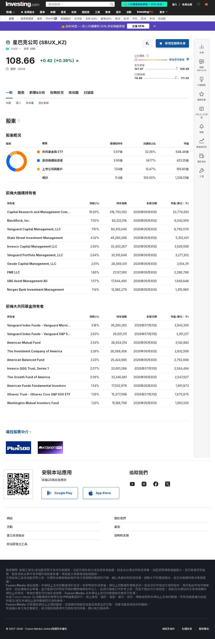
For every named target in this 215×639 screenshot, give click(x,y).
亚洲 (143, 18)
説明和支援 (121, 535)
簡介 (18, 103)
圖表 (21, 92)
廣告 (117, 527)
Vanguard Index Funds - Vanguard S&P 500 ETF (42, 334)
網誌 (10, 518)
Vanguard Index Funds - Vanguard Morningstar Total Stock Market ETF (60, 325)
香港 (39, 18)
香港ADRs (106, 18)
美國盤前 (66, 18)
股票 (11, 18)
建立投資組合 (15, 535)
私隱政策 (187, 628)
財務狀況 (57, 92)
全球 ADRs (91, 18)
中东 (134, 18)
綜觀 (8, 103)
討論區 (89, 92)
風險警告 (204, 628)
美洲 (117, 18)
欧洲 (126, 18)
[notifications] (198, 4)
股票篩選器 (27, 18)
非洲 (152, 18)
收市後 (78, 18)
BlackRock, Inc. (18, 220)
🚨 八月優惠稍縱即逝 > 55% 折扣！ (144, 4)
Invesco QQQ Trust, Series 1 (28, 368)
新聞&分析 (37, 92)
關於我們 (120, 518)
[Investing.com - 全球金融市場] (22, 4)
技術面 (74, 92)
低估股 (162, 18)
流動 (10, 527)
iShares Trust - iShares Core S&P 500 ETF (38, 394)
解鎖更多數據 (176, 59)
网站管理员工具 (17, 544)
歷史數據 (44, 103)
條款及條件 (168, 628)
